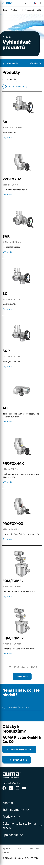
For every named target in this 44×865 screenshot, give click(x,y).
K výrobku (7, 137)
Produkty (14, 10)
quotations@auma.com (21, 749)
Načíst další (22, 676)
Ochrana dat (34, 849)
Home (4, 10)
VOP (19, 849)
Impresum (6, 849)
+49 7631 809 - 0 (18, 760)
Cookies (5, 852)
